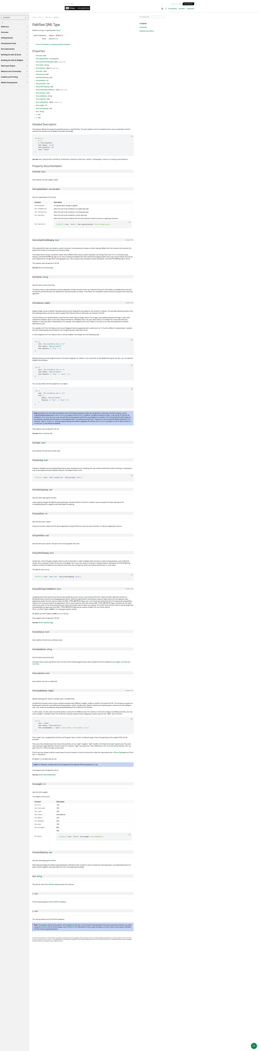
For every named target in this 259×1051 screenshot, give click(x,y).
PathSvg (114, 159)
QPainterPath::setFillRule (51, 159)
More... (58, 30)
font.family (40, 65)
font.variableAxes (42, 102)
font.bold (39, 55)
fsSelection (97, 601)
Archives (182, 8)
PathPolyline (65, 159)
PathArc (89, 159)
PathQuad (74, 159)
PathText (51, 884)
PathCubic (81, 159)
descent (81, 597)
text (37, 111)
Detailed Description (147, 31)
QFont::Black (113, 746)
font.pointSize (41, 83)
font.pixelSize (40, 80)
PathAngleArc (97, 159)
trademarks (94, 939)
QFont (80, 415)
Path (40, 159)
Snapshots (190, 8)
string (45, 276)
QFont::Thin (103, 746)
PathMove (124, 159)
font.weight (40, 105)
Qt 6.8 (34, 17)
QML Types (48, 17)
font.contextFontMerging (44, 62)
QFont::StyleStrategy (46, 267)
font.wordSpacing (42, 108)
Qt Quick (40, 17)
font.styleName (41, 96)
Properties (143, 27)
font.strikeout (41, 93)
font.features (40, 68)
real (50, 489)
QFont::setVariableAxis (47, 774)
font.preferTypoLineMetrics (45, 89)
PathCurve (106, 159)
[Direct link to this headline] (46, 51)
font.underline (41, 99)
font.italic (39, 71)
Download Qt (188, 4)
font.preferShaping (42, 86)
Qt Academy (172, 8)
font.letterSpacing (42, 77)
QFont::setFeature (45, 433)
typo (52, 599)
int (46, 513)
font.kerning (40, 74)
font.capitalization (42, 58)
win (126, 597)
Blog (180, 4)
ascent (75, 597)
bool (43, 171)
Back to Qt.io (70, 3)
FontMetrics (70, 927)
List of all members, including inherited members (53, 44)
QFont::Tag (117, 752)
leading (90, 597)
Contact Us (174, 4)
